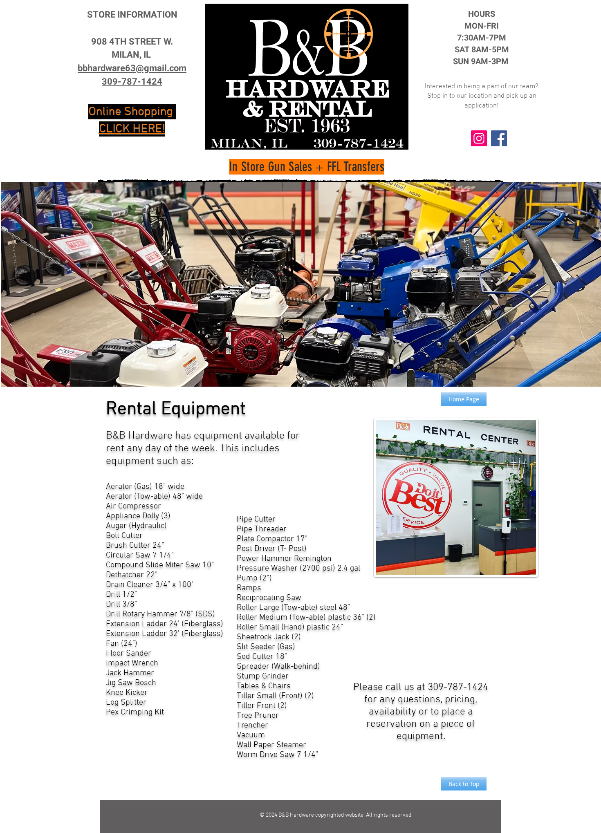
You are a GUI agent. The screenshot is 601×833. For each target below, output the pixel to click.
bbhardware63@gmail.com (132, 68)
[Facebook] (499, 138)
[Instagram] (479, 138)
